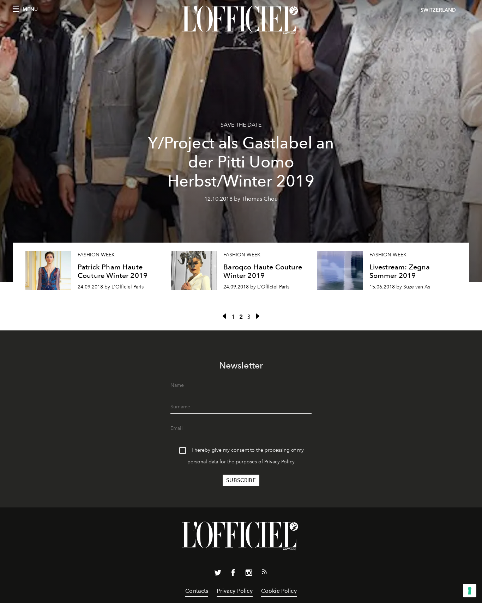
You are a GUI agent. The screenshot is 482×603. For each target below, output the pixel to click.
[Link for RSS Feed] (264, 573)
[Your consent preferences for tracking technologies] (469, 590)
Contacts (196, 590)
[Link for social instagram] (248, 574)
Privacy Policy (279, 462)
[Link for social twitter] (217, 574)
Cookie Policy (279, 590)
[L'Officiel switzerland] (241, 20)
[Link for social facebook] (233, 574)
